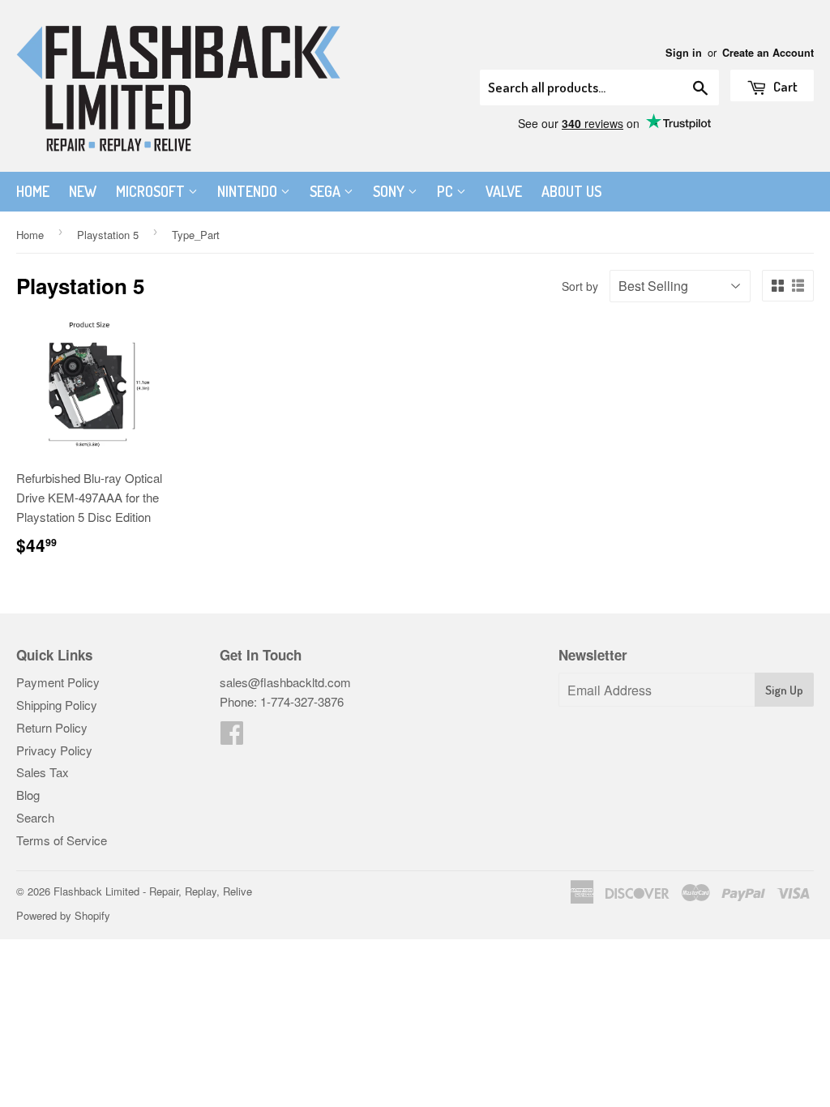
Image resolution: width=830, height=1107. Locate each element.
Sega (327, 191)
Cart (784, 86)
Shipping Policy (56, 704)
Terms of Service (61, 839)
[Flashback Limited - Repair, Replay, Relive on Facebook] (232, 737)
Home (32, 191)
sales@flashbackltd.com (285, 681)
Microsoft (152, 191)
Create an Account (768, 52)
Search (35, 817)
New (82, 191)
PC (446, 191)
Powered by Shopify (63, 915)
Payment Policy (58, 681)
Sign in (683, 52)
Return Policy (52, 727)
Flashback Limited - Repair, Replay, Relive (152, 891)
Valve (504, 191)
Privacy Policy (54, 750)
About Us (571, 191)
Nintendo (248, 191)
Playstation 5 (108, 234)
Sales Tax (42, 771)
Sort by (580, 286)
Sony (390, 191)
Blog (28, 794)
